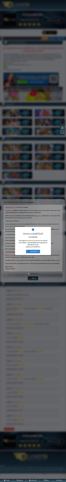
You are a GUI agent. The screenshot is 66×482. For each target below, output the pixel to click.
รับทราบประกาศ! (33, 251)
